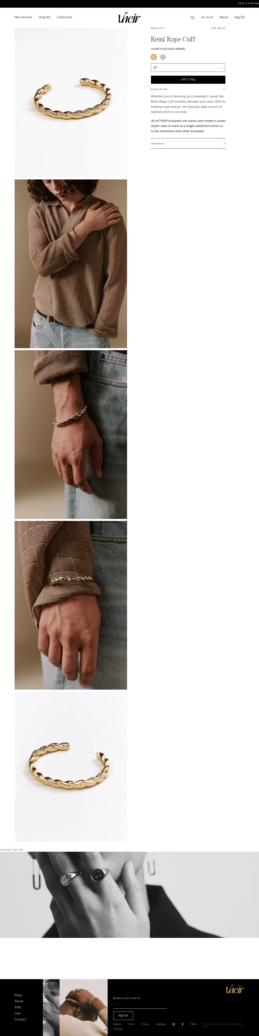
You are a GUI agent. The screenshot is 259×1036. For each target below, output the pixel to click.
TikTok (193, 1024)
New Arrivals (23, 17)
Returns (117, 1024)
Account (207, 17)
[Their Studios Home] (129, 17)
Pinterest (118, 1029)
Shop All (44, 17)
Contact (20, 1019)
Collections (64, 17)
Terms (131, 1024)
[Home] (235, 989)
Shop (18, 995)
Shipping (160, 1024)
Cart (18, 1013)
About (224, 17)
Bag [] (239, 17)
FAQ (18, 1007)
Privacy (145, 1024)
